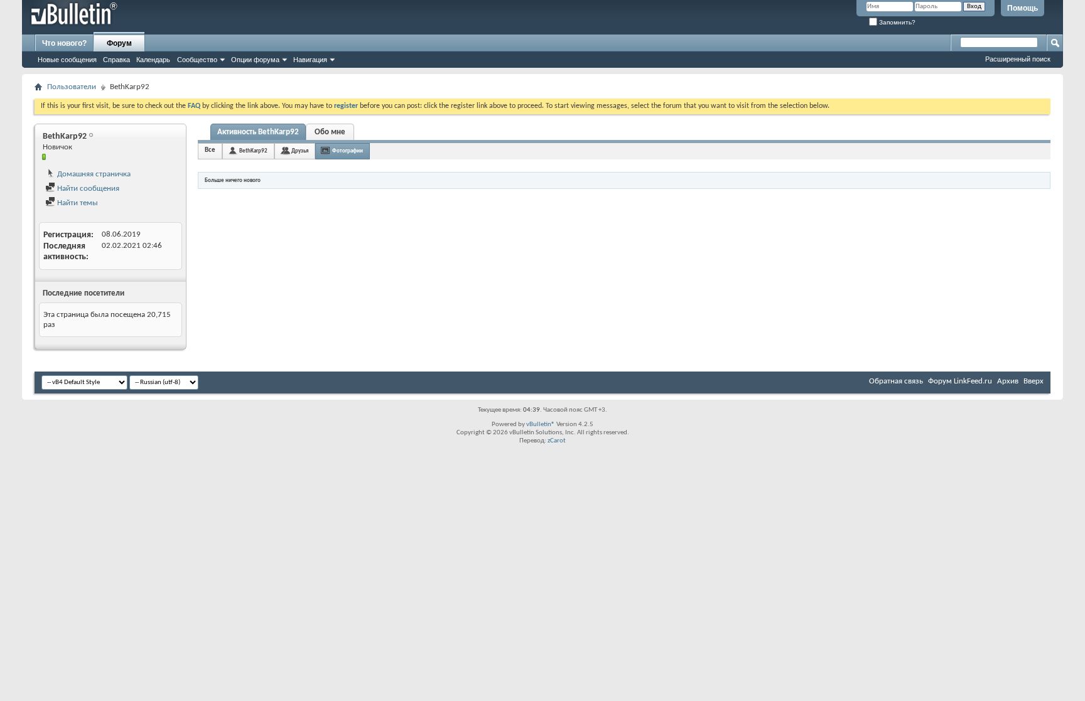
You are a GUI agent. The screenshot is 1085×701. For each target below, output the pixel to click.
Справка (116, 59)
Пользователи (71, 87)
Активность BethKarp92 (258, 132)
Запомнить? (896, 22)
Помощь (1022, 8)
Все (210, 150)
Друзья (299, 151)
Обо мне (330, 132)
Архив (1007, 381)
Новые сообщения (67, 59)
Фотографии (347, 151)
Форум (119, 43)
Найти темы (76, 203)
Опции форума (255, 59)
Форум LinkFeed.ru (960, 381)
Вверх (1033, 381)
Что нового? (64, 43)
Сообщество (197, 59)
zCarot (557, 440)
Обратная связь (896, 381)
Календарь (153, 59)
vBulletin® (540, 424)
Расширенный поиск (1017, 59)
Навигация (310, 59)
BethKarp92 (253, 151)
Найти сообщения (87, 189)
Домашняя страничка (93, 174)
